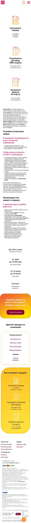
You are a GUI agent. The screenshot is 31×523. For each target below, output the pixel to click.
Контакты (4, 454)
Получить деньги (15, 312)
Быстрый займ (15, 346)
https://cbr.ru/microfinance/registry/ (20, 479)
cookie (12, 513)
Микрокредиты (15, 350)
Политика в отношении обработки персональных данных (15, 483)
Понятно (18, 514)
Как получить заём (6, 444)
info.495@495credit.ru (12, 462)
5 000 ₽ (15, 358)
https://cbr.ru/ (11, 476)
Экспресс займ (15, 343)
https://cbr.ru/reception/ (11, 477)
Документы (19, 446)
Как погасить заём (6, 446)
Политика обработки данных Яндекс (12, 518)
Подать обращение (6, 449)
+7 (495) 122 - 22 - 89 (8, 461)
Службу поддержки (7, 521)
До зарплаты (15, 339)
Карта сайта (4, 457)
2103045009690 (21, 481)
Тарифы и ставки (21, 444)
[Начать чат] (24, 519)
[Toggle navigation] (28, 2)
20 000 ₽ (15, 360)
